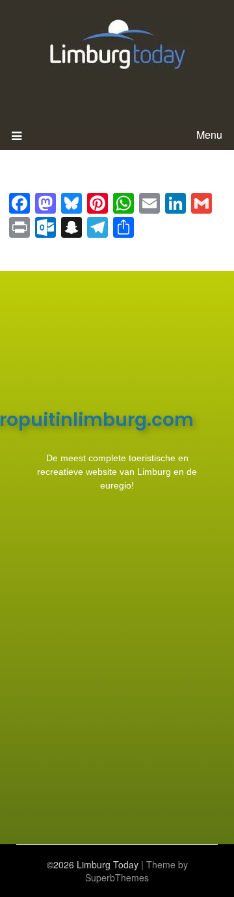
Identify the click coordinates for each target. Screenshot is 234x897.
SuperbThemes (117, 877)
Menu (209, 134)
